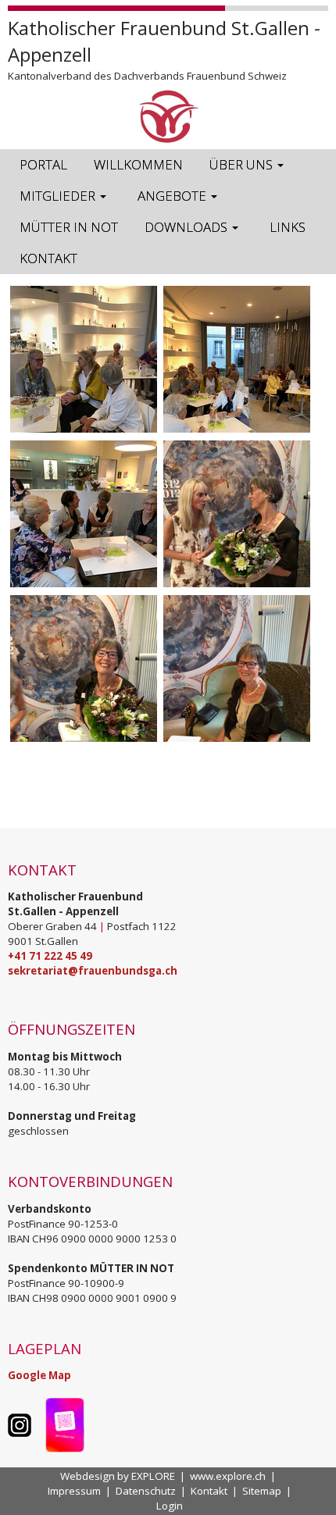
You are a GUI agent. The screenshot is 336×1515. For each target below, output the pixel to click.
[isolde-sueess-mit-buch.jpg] (236, 668)
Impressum (74, 1491)
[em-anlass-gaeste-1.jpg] (83, 359)
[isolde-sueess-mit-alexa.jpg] (236, 513)
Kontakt (209, 1491)
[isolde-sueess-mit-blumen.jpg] (83, 668)
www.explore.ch (228, 1476)
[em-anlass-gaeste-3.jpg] (236, 359)
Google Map (39, 1375)
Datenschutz (146, 1491)
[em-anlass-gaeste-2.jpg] (83, 513)
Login (169, 1506)
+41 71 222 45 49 (50, 956)
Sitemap (261, 1491)
